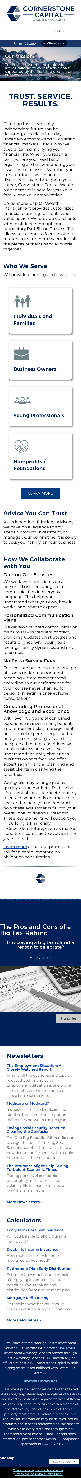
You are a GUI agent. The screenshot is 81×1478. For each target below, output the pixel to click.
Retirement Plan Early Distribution (39, 1268)
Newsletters (25, 1055)
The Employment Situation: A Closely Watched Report (34, 1067)
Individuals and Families (33, 319)
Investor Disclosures (40, 1381)
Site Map (7, 1458)
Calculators (24, 1220)
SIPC (72, 1348)
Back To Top (62, 1461)
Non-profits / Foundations (29, 465)
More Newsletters (25, 1202)
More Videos (40, 957)
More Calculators (24, 1320)
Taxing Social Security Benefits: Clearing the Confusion (36, 1130)
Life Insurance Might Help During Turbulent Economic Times (37, 1168)
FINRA (63, 1348)
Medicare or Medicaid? (28, 1103)
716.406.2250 (26, 43)
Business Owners (35, 369)
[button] (61, 31)
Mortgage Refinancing (28, 1298)
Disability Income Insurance (32, 1249)
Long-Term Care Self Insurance (35, 1230)
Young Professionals (39, 415)
